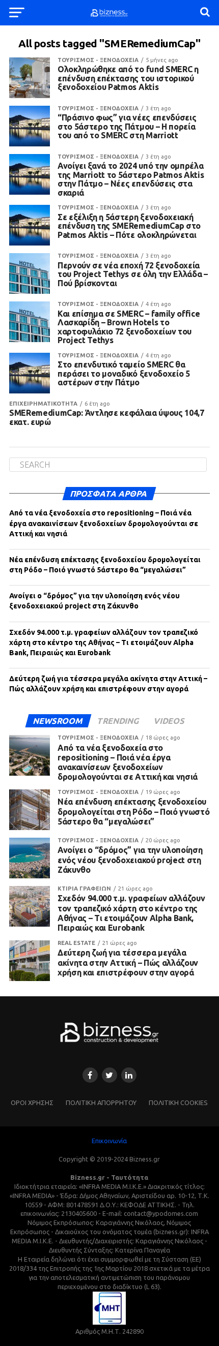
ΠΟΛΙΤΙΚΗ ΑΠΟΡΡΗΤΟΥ (101, 1102)
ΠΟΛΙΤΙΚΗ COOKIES (178, 1102)
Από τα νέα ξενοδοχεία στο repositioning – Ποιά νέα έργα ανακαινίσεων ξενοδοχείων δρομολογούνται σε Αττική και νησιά (103, 523)
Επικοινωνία (109, 1140)
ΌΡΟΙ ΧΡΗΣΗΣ (32, 1102)
